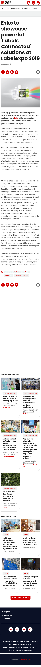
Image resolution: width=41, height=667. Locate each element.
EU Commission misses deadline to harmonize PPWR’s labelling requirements (10, 580)
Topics (7, 611)
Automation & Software (14, 272)
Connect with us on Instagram (30, 629)
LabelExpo (8, 275)
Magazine (13, 645)
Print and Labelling (21, 275)
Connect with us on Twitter (11, 629)
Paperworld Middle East (30, 466)
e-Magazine (26, 8)
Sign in (10, 67)
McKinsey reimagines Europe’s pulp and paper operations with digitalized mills (10, 543)
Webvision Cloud (26, 659)
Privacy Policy (29, 647)
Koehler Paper (8, 456)
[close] (21, 70)
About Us (5, 8)
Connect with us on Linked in (17, 629)
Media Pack (24, 645)
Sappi (5, 507)
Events (7, 619)
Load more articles (20, 598)
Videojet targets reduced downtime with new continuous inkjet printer (30, 580)
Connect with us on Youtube (24, 629)
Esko (16, 118)
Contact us (31, 642)
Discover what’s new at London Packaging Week (10, 398)
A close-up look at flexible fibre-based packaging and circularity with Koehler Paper (10, 444)
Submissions (15, 8)
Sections (8, 615)
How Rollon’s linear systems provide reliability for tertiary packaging (29, 401)
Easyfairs (6, 407)
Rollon (25, 414)
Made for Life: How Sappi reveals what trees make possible (9, 496)
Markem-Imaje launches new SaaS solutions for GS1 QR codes (30, 541)
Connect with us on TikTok (20, 634)
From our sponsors (10, 393)
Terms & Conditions (11, 647)
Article (6, 535)
